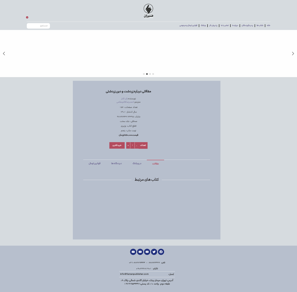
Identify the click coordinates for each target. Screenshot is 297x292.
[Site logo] (148, 11)
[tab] (155, 164)
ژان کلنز (124, 99)
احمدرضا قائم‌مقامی (125, 102)
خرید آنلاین (117, 145)
